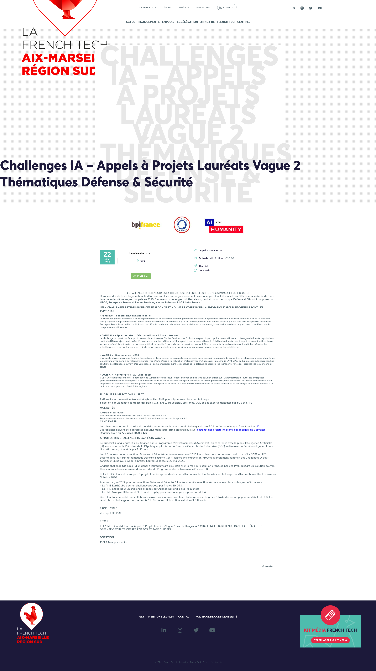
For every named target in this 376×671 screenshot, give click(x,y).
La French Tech (148, 7)
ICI (258, 426)
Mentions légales (161, 616)
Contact (228, 7)
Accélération (187, 22)
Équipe (167, 7)
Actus (130, 22)
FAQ (141, 616)
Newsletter (203, 7)
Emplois (168, 22)
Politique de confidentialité (216, 616)
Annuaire (207, 22)
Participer (142, 276)
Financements (149, 22)
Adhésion (184, 7)
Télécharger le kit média (330, 640)
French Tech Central (233, 22)
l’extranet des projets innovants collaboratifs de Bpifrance (231, 430)
